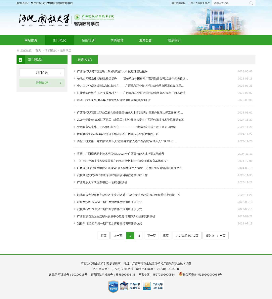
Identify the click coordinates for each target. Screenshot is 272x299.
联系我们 (174, 40)
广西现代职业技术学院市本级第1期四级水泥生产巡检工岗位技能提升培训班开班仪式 (129, 168)
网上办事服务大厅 (200, 3)
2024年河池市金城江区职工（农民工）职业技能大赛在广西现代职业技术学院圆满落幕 (130, 119)
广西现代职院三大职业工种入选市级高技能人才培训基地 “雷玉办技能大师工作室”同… (130, 112)
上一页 (118, 235)
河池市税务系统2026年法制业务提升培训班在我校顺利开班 (113, 100)
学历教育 (117, 40)
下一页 (151, 235)
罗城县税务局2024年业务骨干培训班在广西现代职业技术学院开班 (118, 134)
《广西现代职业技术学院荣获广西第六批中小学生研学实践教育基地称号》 (123, 160)
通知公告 (145, 40)
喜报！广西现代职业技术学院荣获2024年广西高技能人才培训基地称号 (120, 153)
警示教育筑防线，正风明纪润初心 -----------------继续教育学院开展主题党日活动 (126, 126)
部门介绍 (42, 72)
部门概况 (59, 40)
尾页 (166, 235)
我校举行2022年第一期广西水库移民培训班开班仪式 (109, 223)
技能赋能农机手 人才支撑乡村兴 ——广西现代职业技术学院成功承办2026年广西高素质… (132, 92)
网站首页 (30, 40)
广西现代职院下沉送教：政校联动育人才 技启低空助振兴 (112, 71)
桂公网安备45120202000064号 (203, 274)
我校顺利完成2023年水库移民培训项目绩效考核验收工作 (112, 175)
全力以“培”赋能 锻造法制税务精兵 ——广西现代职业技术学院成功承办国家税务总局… (130, 85)
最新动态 (65, 50)
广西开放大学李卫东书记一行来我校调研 (102, 182)
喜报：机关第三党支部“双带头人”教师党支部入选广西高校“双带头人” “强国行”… (126, 141)
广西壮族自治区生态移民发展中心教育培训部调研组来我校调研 (116, 216)
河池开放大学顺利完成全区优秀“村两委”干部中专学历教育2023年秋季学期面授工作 (128, 194)
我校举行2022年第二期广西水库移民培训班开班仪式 (109, 209)
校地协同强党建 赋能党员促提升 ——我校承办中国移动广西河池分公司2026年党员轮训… (132, 78)
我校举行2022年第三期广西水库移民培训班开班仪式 (109, 202)
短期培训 (88, 40)
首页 (38, 50)
